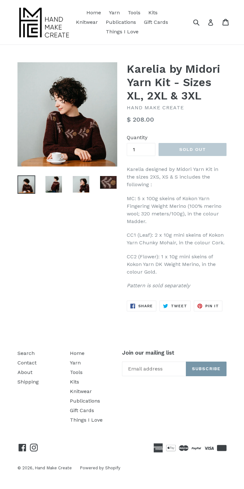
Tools (134, 13)
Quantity (137, 137)
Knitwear (87, 22)
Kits (153, 13)
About (24, 372)
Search (26, 353)
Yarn (114, 13)
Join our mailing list (148, 353)
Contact (27, 363)
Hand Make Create (53, 467)
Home (93, 13)
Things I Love (122, 32)
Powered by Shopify (100, 467)
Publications (121, 22)
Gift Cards (156, 22)
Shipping (28, 382)
